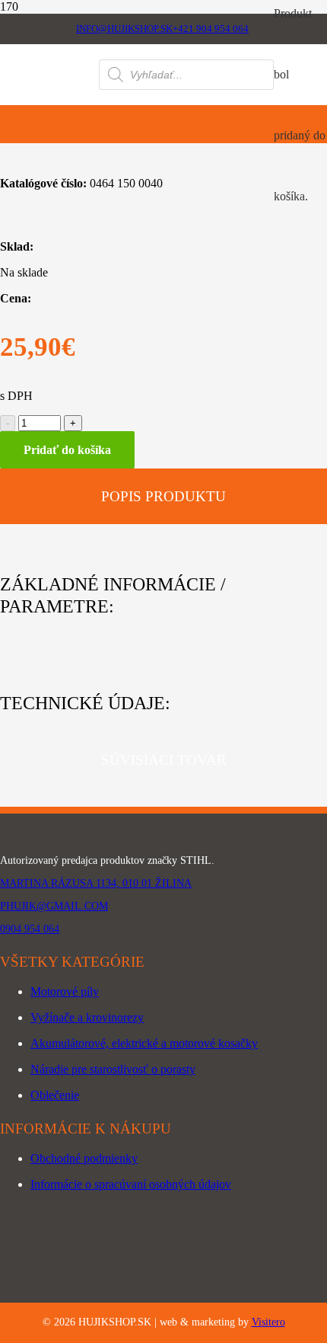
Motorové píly (64, 991)
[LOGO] (49, 97)
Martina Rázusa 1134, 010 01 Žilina (96, 883)
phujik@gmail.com (54, 906)
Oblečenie (54, 1095)
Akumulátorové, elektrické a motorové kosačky (144, 1043)
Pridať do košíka (67, 449)
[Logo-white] (163, 836)
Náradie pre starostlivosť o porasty (112, 1069)
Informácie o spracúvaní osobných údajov (130, 1184)
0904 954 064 (29, 929)
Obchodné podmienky (84, 1158)
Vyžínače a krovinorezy (87, 1017)
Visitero (268, 1322)
